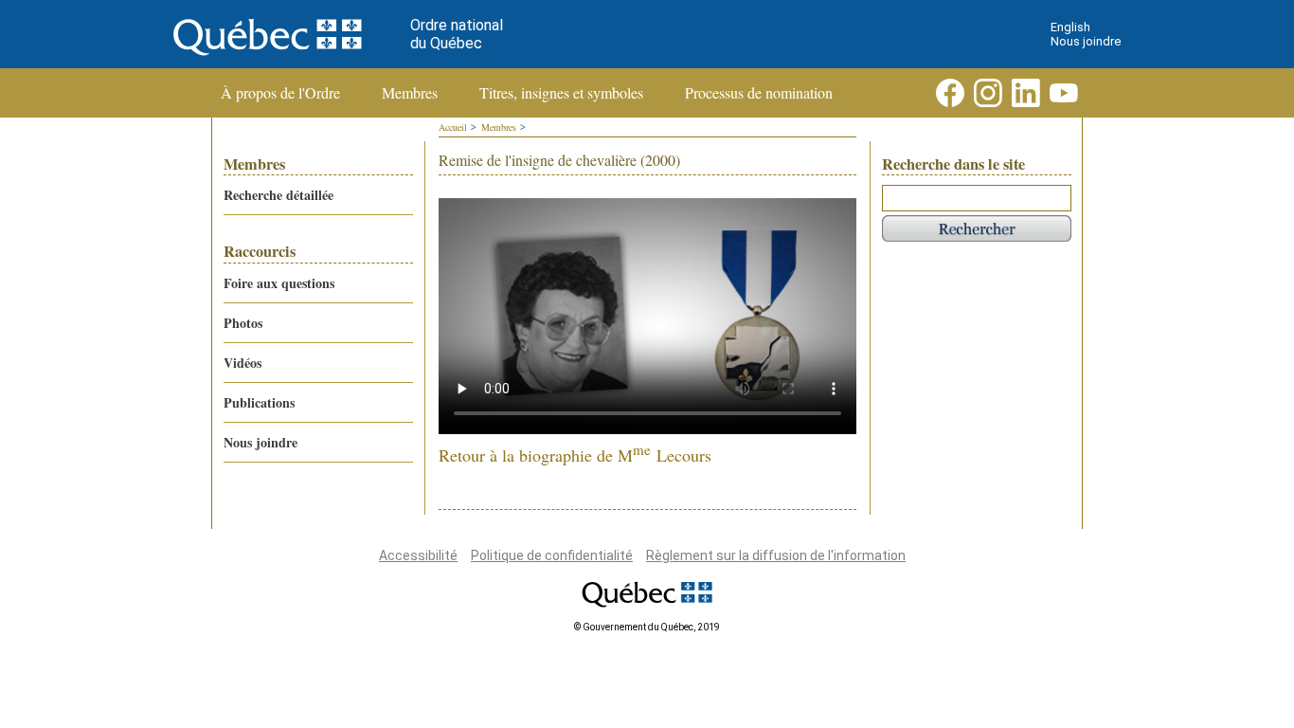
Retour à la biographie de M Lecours (575, 455)
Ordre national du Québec (456, 34)
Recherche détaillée (278, 195)
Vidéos (242, 363)
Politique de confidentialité (552, 555)
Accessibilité (418, 555)
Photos (243, 323)
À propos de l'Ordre (280, 92)
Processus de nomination (759, 92)
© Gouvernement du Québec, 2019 (647, 627)
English (1070, 27)
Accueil (453, 127)
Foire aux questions (279, 283)
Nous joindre (1086, 41)
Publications (259, 402)
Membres (410, 92)
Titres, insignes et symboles (561, 92)
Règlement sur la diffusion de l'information (776, 555)
